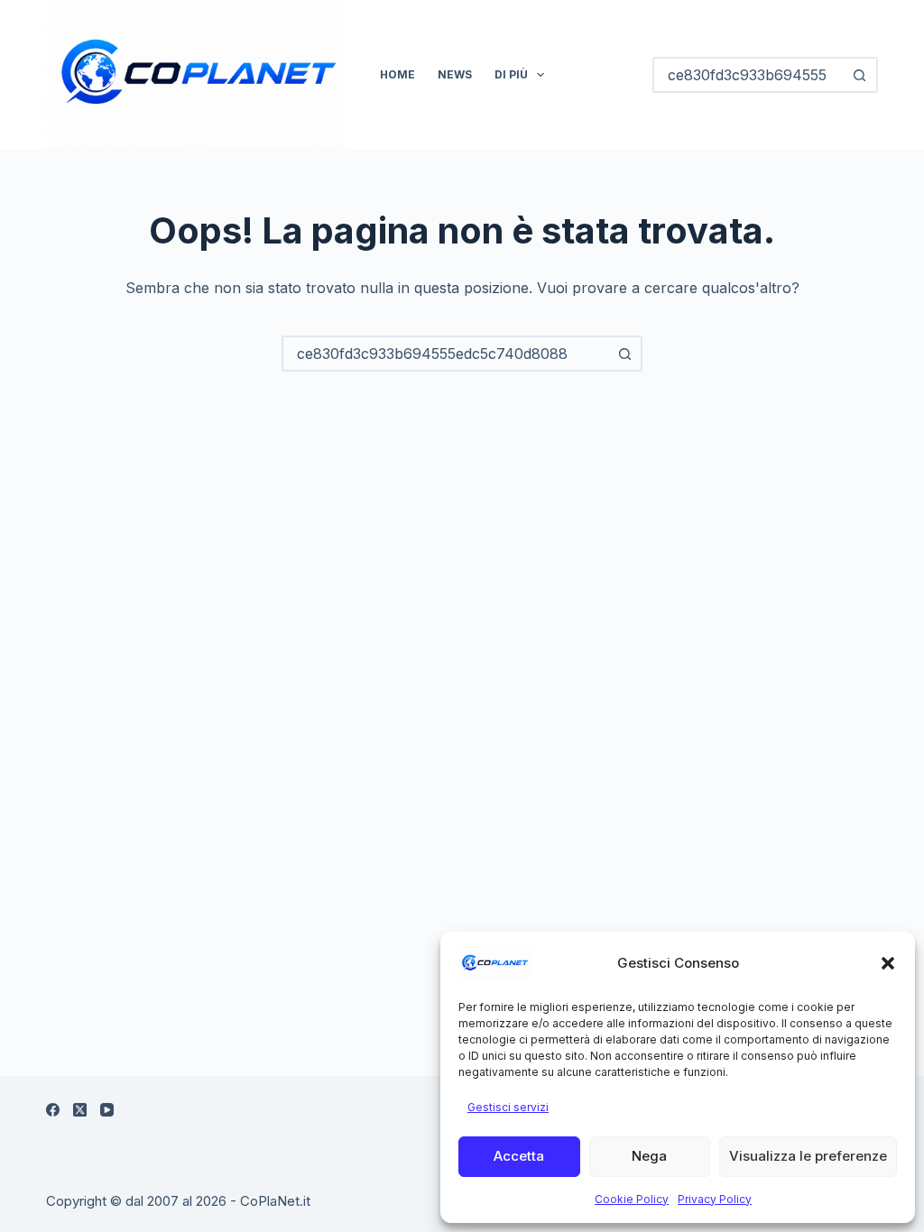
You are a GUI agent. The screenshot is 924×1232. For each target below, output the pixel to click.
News (455, 74)
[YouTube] (107, 1110)
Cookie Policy (632, 1199)
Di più (511, 74)
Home (397, 74)
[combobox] (445, 354)
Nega (649, 1155)
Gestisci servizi (508, 1107)
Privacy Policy (715, 1199)
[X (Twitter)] (80, 1110)
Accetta (519, 1155)
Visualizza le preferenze (808, 1155)
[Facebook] (53, 1110)
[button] (888, 963)
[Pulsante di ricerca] (860, 75)
